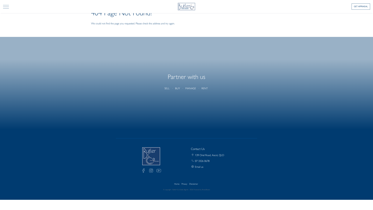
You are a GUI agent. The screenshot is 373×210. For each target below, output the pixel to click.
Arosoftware (206, 190)
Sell (167, 88)
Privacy (184, 184)
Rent (205, 88)
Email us (199, 166)
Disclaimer (193, 184)
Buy (177, 88)
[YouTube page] (159, 171)
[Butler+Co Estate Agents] (186, 6)
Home (177, 184)
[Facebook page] (144, 171)
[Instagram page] (152, 171)
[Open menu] (6, 7)
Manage (190, 88)
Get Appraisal (361, 6)
